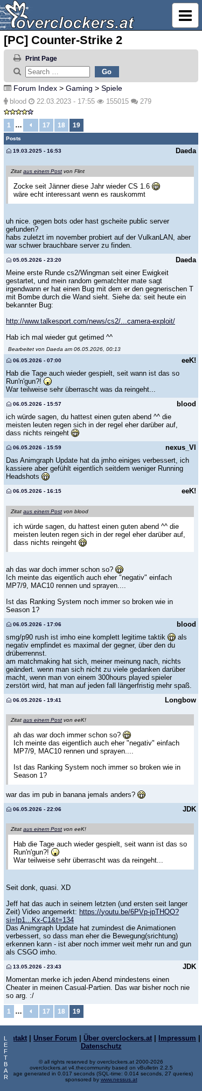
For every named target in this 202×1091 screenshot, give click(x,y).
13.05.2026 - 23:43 (36, 967)
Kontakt (14, 1038)
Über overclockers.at (117, 1038)
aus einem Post (42, 171)
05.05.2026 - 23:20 (36, 260)
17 (46, 125)
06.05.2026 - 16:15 (36, 491)
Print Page (41, 58)
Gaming (79, 88)
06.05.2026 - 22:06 (36, 809)
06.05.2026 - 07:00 (36, 360)
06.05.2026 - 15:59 (36, 447)
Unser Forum (55, 1038)
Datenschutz (101, 1046)
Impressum (177, 1038)
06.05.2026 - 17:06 (36, 624)
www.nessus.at (119, 1079)
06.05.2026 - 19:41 (36, 700)
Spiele (111, 88)
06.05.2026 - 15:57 (36, 404)
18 (61, 125)
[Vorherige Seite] (30, 125)
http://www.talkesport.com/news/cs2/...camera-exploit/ (90, 321)
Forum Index (35, 88)
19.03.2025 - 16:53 (36, 151)
